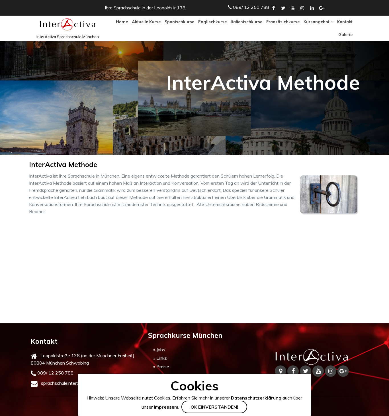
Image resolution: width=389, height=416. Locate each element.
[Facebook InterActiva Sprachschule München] (273, 8)
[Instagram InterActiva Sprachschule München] (302, 8)
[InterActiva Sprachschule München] (312, 356)
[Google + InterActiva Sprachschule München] (322, 8)
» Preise (161, 366)
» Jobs (159, 349)
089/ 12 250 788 (55, 373)
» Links (160, 358)
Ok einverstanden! (214, 407)
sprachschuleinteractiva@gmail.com (77, 383)
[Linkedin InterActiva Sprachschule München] (312, 8)
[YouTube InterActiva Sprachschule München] (293, 8)
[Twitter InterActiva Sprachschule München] (283, 8)
